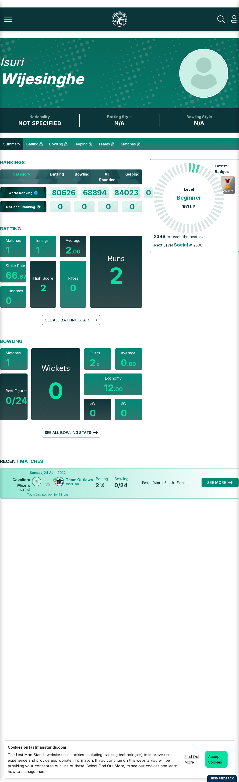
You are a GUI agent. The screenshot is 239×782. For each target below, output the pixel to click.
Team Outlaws (79, 479)
